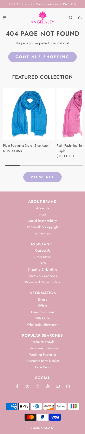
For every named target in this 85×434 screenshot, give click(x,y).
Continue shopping (42, 56)
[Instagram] (37, 386)
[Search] (70, 17)
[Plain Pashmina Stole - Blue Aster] (29, 114)
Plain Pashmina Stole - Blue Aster (26, 145)
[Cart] (79, 17)
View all (42, 177)
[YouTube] (57, 386)
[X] (27, 386)
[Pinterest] (47, 386)
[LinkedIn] (67, 386)
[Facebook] (17, 386)
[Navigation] (4, 17)
